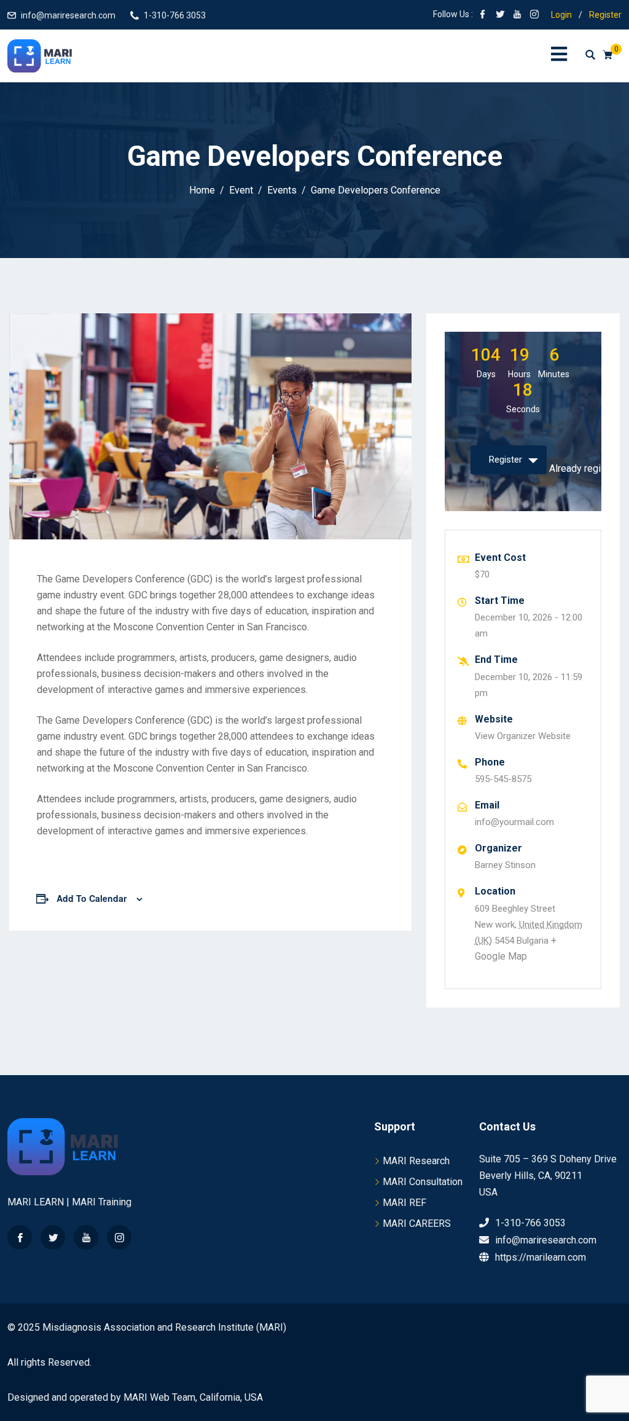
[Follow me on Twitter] (500, 15)
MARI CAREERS (417, 1223)
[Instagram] (119, 1237)
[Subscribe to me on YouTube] (517, 15)
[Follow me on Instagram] (534, 15)
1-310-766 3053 (175, 15)
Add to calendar (92, 898)
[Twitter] (53, 1237)
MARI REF (404, 1202)
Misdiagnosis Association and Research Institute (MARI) (164, 1327)
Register (605, 15)
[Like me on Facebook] (483, 15)
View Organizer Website (523, 736)
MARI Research (416, 1161)
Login (561, 15)
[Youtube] (86, 1237)
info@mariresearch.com (68, 15)
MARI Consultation (423, 1182)
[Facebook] (19, 1237)
